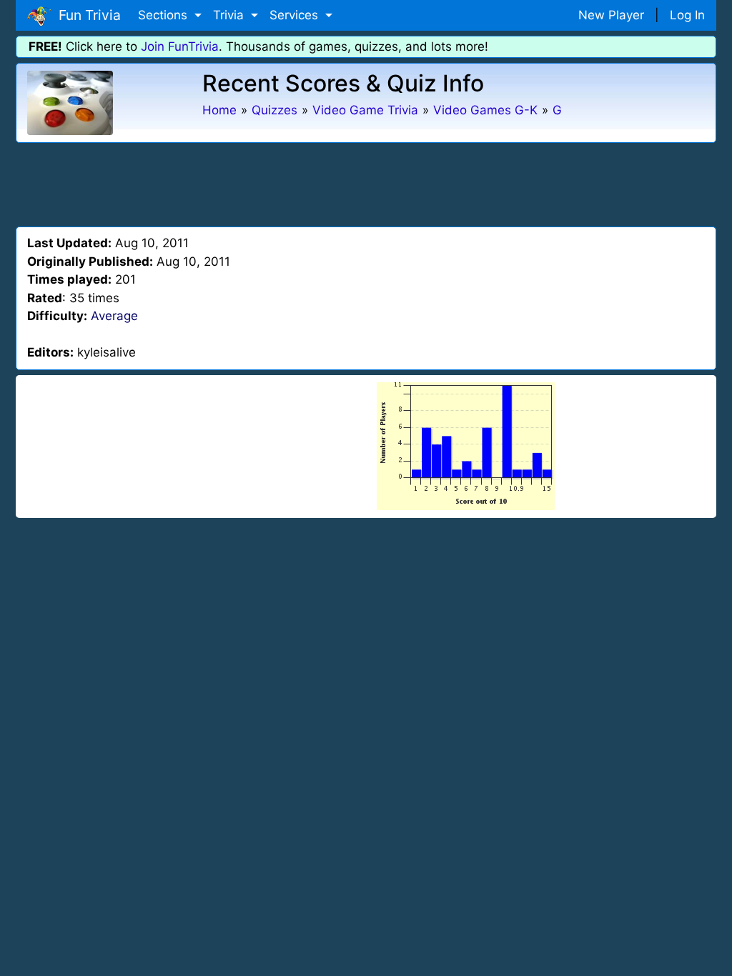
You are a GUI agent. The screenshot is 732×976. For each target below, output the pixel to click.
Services (295, 15)
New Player (611, 15)
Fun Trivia (86, 15)
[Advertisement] (366, 182)
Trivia (230, 15)
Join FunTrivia (180, 46)
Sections (164, 15)
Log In (687, 15)
